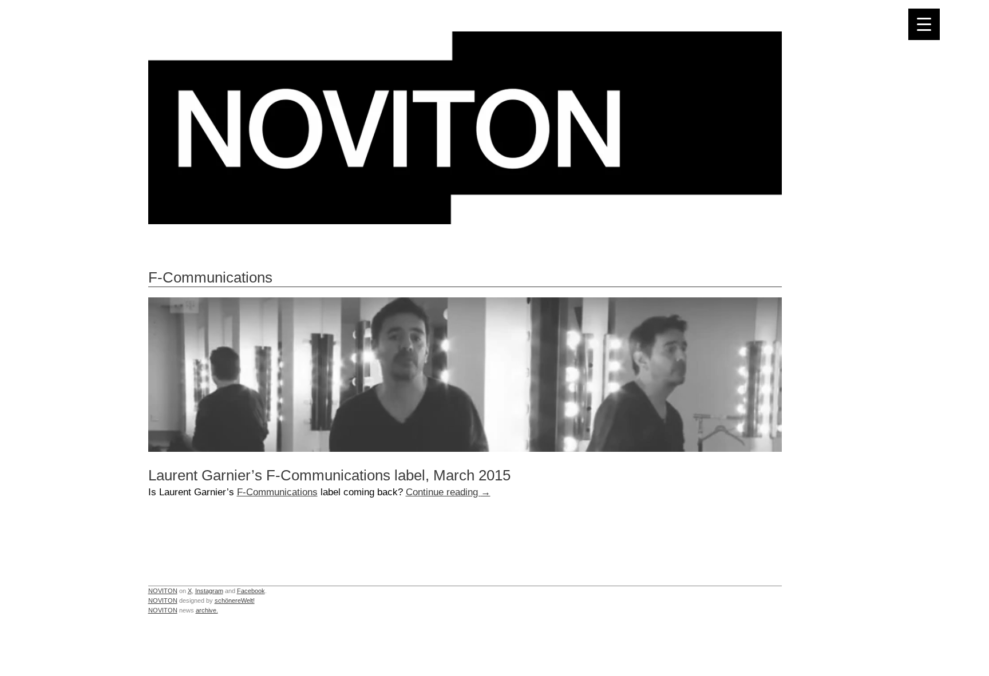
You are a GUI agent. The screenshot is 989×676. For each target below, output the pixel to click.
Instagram (209, 590)
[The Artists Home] (465, 221)
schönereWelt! (235, 600)
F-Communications (277, 492)
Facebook (251, 590)
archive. (207, 610)
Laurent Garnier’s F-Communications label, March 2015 (329, 475)
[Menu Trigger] (924, 24)
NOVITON (162, 590)
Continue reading (448, 492)
